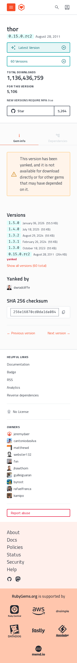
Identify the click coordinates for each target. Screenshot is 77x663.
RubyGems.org (24, 596)
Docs (12, 540)
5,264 (62, 110)
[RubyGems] (21, 7)
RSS (10, 379)
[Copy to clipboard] (64, 312)
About (13, 532)
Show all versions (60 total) (26, 265)
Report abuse (20, 512)
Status (14, 554)
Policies (15, 547)
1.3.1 (14, 241)
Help (12, 569)
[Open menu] (11, 7)
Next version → (58, 333)
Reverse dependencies (23, 395)
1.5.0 (14, 223)
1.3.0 (14, 248)
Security (15, 562)
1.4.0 (14, 229)
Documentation (18, 364)
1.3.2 (14, 235)
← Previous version (21, 333)
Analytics (13, 387)
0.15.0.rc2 (19, 254)
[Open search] (57, 7)
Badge (11, 372)
